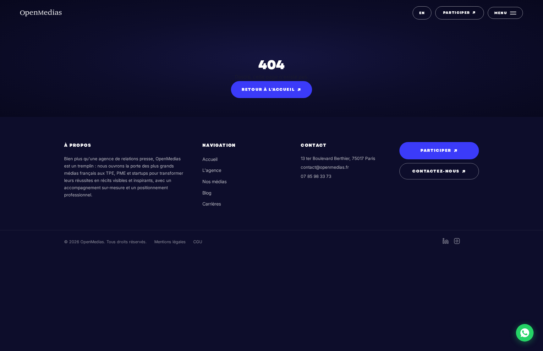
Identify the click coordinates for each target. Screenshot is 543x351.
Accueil (209, 159)
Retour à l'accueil (271, 89)
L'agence (211, 170)
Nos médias (214, 181)
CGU (197, 241)
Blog (206, 192)
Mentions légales (170, 241)
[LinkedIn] (445, 242)
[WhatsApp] (525, 333)
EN (422, 12)
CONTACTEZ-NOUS (439, 171)
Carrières (211, 203)
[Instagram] (457, 242)
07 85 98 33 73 (316, 176)
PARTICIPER (459, 12)
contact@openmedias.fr (325, 167)
